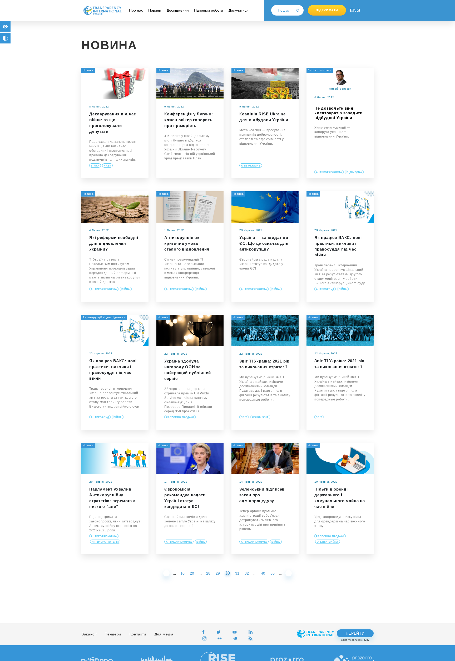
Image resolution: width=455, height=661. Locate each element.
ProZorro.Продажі (180, 417)
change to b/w (5, 38)
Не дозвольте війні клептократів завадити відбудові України (338, 113)
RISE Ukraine (250, 165)
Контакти (138, 634)
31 (237, 573)
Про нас (136, 10)
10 (182, 573)
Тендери (113, 634)
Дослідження (178, 10)
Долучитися (239, 10)
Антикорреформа (329, 172)
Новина (88, 70)
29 (218, 573)
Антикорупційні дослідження (104, 317)
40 (263, 573)
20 (192, 573)
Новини (154, 10)
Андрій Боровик (340, 88)
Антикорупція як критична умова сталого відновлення (186, 243)
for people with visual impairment (5, 26)
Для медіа (164, 634)
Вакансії (89, 634)
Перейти (355, 633)
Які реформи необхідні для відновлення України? (113, 243)
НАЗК (107, 165)
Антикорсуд (325, 289)
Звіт (244, 417)
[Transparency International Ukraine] (102, 10)
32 (247, 573)
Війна (95, 165)
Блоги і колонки (320, 70)
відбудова (354, 172)
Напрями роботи (208, 10)
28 (208, 573)
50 (272, 573)
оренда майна (327, 542)
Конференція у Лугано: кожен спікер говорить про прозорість (188, 120)
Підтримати (327, 10)
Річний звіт (260, 417)
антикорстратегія (105, 542)
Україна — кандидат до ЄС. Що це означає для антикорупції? (264, 243)
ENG (354, 10)
